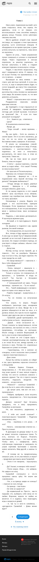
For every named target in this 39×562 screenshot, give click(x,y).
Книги (4, 539)
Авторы (4, 546)
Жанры (4, 543)
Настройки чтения (30, 12)
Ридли (9, 3)
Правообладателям (9, 550)
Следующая (23, 517)
